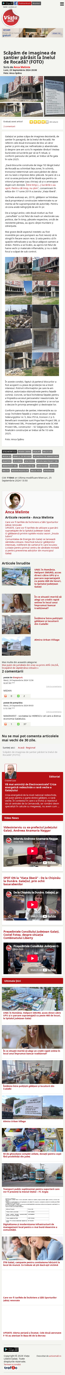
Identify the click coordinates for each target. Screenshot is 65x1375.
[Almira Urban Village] (32, 1107)
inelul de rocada (23, 456)
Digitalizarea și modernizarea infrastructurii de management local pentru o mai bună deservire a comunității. (30, 1227)
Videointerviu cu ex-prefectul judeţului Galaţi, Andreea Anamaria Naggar (30, 828)
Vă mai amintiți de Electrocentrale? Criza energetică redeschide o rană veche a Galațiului (30, 787)
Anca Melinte (22, 67)
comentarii (9, 126)
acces (6, 470)
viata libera (25, 451)
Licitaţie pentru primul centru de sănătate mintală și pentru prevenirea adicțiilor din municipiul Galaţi (32, 550)
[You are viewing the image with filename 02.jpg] (18, 293)
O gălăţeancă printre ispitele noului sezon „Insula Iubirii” (32, 535)
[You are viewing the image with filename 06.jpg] (18, 340)
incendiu (30, 461)
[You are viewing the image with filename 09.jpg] (45, 364)
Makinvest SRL (10, 466)
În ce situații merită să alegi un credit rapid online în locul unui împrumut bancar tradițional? (48, 602)
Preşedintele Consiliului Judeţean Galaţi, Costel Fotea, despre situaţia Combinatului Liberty (31, 935)
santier (7, 461)
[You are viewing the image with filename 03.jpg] (45, 293)
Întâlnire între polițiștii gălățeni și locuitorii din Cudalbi (48, 621)
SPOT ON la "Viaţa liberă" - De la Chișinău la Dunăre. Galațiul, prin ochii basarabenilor (32, 881)
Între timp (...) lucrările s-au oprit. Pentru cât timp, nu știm (30, 186)
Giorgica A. (18, 677)
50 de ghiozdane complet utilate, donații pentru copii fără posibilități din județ (32, 1155)
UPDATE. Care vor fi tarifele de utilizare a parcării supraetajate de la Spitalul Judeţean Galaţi (31, 529)
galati (37, 451)
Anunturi (36, 3)
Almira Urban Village (46, 639)
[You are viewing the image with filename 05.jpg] (45, 316)
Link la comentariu (54, 686)
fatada (54, 466)
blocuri (48, 451)
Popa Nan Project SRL (48, 461)
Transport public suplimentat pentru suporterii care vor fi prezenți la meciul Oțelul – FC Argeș (31, 1190)
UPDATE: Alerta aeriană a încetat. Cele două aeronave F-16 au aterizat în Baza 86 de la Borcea (32, 1334)
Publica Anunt (24, 3)
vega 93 (7, 456)
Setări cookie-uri (10, 7)
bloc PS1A (36, 470)
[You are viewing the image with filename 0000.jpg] (45, 269)
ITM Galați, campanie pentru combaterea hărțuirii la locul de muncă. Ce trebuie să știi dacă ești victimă (31, 1264)
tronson (49, 470)
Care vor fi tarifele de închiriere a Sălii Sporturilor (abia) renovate (31, 523)
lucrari (18, 461)
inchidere (42, 466)
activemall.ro (55, 1355)
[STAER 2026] (32, 32)
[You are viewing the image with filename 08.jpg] (18, 364)
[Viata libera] (8, 3)
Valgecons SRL (27, 466)
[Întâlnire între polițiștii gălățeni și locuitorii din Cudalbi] (32, 1072)
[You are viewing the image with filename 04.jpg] (18, 316)
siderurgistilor (20, 470)
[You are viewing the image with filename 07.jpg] (45, 340)
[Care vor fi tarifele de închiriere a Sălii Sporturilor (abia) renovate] (32, 1283)
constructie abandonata (46, 456)
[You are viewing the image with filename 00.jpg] (18, 269)
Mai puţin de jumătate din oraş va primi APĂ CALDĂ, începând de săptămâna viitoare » (30, 666)
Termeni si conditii (12, 1364)
